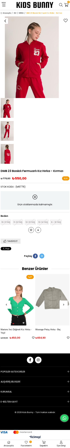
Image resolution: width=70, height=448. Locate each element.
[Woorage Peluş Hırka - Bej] (52, 299)
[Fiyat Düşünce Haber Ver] (38, 230)
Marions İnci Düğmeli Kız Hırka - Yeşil (16, 331)
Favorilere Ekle (33, 337)
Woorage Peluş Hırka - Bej (47, 329)
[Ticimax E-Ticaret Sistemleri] (35, 437)
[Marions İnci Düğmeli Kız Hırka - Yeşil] (18, 299)
